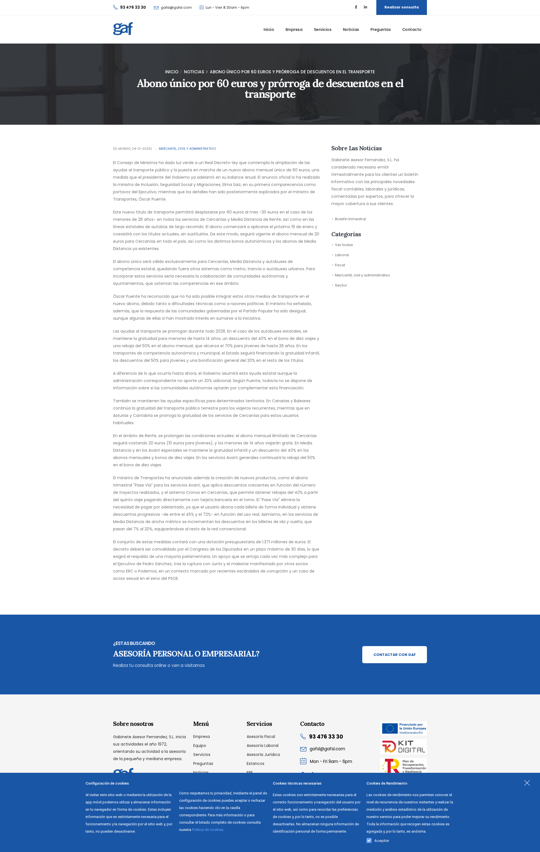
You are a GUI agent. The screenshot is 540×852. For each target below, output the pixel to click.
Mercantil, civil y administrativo (187, 148)
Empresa (294, 29)
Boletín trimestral (350, 219)
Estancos (255, 763)
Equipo (199, 745)
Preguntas (380, 29)
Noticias (351, 29)
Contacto (412, 29)
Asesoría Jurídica (263, 754)
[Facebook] (356, 7)
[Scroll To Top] (530, 845)
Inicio (269, 29)
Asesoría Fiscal (261, 736)
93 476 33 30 (326, 736)
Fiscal (340, 265)
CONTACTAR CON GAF (395, 654)
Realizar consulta (401, 7)
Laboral (342, 255)
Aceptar (381, 839)
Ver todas (344, 244)
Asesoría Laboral (262, 745)
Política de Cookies (207, 830)
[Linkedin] (365, 7)
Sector (341, 285)
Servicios (323, 29)
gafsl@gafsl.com (176, 7)
